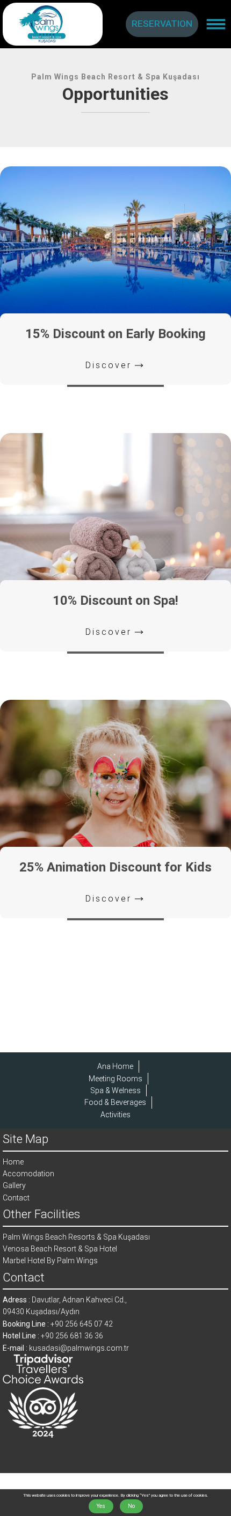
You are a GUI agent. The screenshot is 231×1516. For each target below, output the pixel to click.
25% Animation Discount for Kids (115, 867)
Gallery (14, 1185)
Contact (16, 1197)
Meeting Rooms (115, 1078)
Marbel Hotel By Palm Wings (50, 1260)
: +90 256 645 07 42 (58, 1324)
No (131, 1506)
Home (13, 1162)
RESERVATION (162, 23)
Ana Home (115, 1066)
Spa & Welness (115, 1090)
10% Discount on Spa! (115, 600)
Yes (101, 1506)
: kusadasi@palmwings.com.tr (66, 1348)
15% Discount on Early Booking (115, 333)
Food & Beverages (115, 1102)
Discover (108, 365)
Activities (115, 1114)
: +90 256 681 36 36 (53, 1335)
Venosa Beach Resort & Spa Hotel (60, 1248)
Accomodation (28, 1173)
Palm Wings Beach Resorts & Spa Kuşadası (76, 1237)
